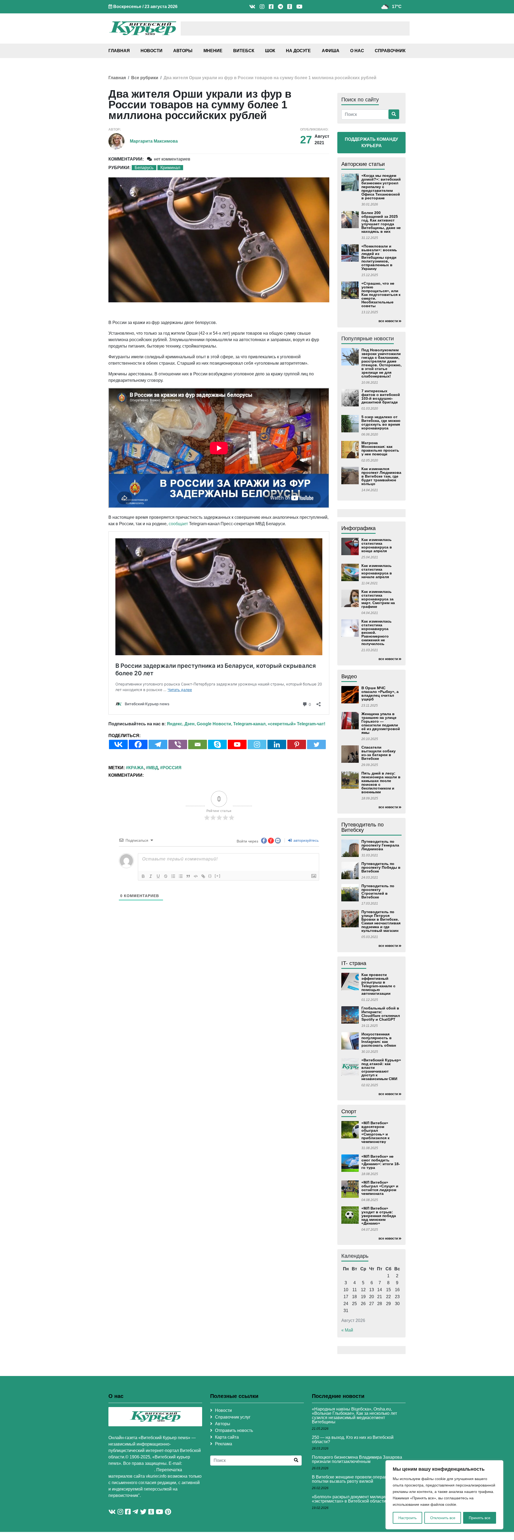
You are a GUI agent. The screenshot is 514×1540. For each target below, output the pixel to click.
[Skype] (217, 744)
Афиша (330, 50)
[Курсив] (150, 876)
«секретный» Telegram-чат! (296, 724)
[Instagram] (257, 744)
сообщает (178, 523)
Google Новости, (214, 724)
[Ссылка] (203, 876)
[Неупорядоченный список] (180, 876)
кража (136, 767)
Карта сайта (227, 1437)
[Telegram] (158, 744)
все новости (388, 321)
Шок (270, 50)
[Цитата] (188, 876)
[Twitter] (316, 744)
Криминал (170, 167)
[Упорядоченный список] (173, 876)
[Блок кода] (195, 876)
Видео (349, 676)
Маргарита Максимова (154, 141)
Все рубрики (144, 77)
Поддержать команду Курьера (371, 142)
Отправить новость (234, 1430)
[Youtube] (237, 744)
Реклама (223, 1444)
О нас (357, 50)
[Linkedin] (276, 744)
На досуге (298, 50)
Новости (151, 50)
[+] (218, 876)
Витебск (243, 50)
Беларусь (144, 167)
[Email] (197, 744)
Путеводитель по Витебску (362, 827)
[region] (444, 1494)
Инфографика (358, 528)
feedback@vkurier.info (131, 1469)
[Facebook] (138, 744)
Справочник (390, 50)
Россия (172, 767)
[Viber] (177, 744)
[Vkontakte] (118, 744)
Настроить (407, 1518)
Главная (119, 50)
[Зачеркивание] (165, 876)
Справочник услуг (233, 1417)
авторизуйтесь (305, 840)
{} (210, 876)
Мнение (212, 50)
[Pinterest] (296, 744)
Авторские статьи (363, 164)
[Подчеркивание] (158, 876)
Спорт (348, 1111)
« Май (347, 1330)
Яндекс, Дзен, (181, 724)
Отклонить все (442, 1518)
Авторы (182, 50)
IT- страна (353, 963)
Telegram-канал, (250, 724)
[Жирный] (143, 876)
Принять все (479, 1518)
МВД (153, 767)
